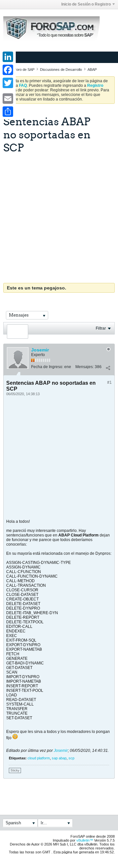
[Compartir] (107, 368)
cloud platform (39, 758)
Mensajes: (84, 367)
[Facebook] (7, 69)
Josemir (40, 349)
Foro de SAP (24, 69)
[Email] (7, 98)
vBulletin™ (84, 840)
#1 (109, 382)
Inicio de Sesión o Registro (86, 4)
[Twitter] (7, 82)
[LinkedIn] (7, 56)
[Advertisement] (59, 215)
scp (71, 758)
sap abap (59, 758)
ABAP (92, 69)
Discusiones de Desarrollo (61, 69)
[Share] (7, 111)
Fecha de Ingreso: (47, 367)
